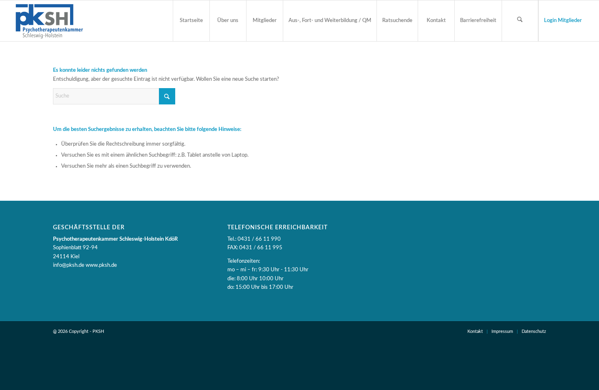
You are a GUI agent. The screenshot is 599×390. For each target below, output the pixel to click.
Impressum (502, 331)
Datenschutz (534, 331)
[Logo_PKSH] (49, 20)
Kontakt (475, 331)
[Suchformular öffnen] (520, 20)
